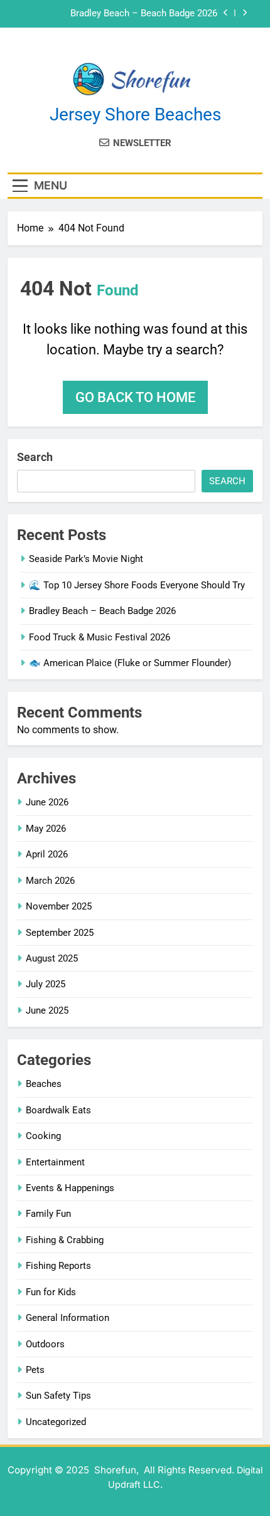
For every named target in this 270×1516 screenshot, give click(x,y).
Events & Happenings (70, 1188)
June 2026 (47, 802)
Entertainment (55, 1162)
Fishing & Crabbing (65, 1240)
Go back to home (135, 397)
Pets (35, 1370)
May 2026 (46, 828)
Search (35, 457)
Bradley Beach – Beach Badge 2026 (143, 14)
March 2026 (50, 880)
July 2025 (45, 984)
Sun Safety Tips (58, 1395)
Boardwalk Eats (58, 1110)
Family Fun (48, 1213)
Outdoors (45, 1344)
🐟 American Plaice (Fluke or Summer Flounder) (130, 663)
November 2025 (59, 906)
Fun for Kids (51, 1292)
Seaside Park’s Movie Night (86, 559)
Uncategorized (56, 1422)
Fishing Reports (58, 1265)
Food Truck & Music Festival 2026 (99, 637)
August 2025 (52, 958)
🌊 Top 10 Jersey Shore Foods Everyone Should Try (137, 585)
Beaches (44, 1083)
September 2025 (60, 932)
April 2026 (47, 854)
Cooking (43, 1136)
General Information (67, 1317)
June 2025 (47, 1010)
